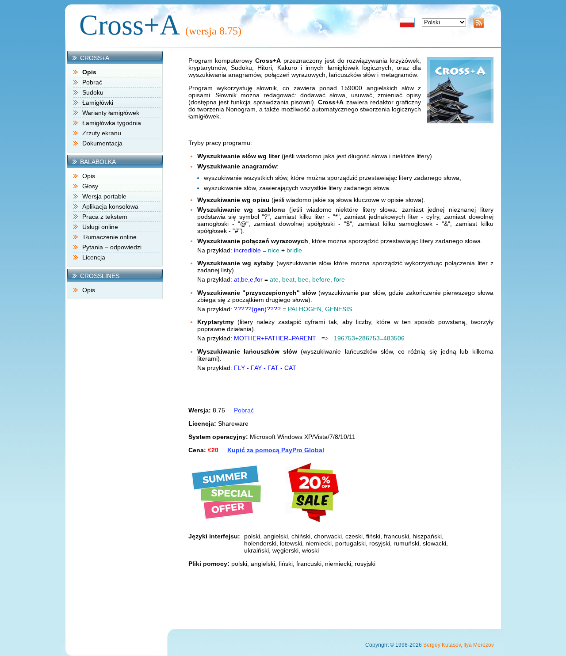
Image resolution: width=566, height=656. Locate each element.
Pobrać (92, 82)
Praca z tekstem (104, 216)
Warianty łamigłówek (110, 112)
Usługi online (100, 226)
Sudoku (92, 92)
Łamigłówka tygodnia (111, 122)
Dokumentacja (102, 143)
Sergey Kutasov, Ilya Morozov (458, 645)
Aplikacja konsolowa (110, 206)
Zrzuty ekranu (101, 133)
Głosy (90, 186)
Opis (88, 175)
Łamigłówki (97, 102)
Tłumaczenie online (109, 236)
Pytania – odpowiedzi (112, 247)
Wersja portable (104, 196)
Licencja (93, 257)
